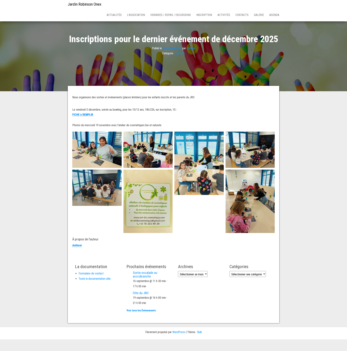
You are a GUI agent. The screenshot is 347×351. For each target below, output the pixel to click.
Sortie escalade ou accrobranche (145, 274)
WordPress (178, 332)
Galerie (259, 15)
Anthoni (191, 48)
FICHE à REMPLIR (82, 114)
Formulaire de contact (91, 273)
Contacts (242, 15)
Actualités (114, 15)
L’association (136, 15)
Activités (223, 15)
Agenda (274, 15)
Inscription (204, 15)
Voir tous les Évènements (141, 310)
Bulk (199, 332)
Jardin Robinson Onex (84, 4)
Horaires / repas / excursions (170, 15)
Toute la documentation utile (95, 278)
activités (180, 53)
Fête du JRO (141, 293)
